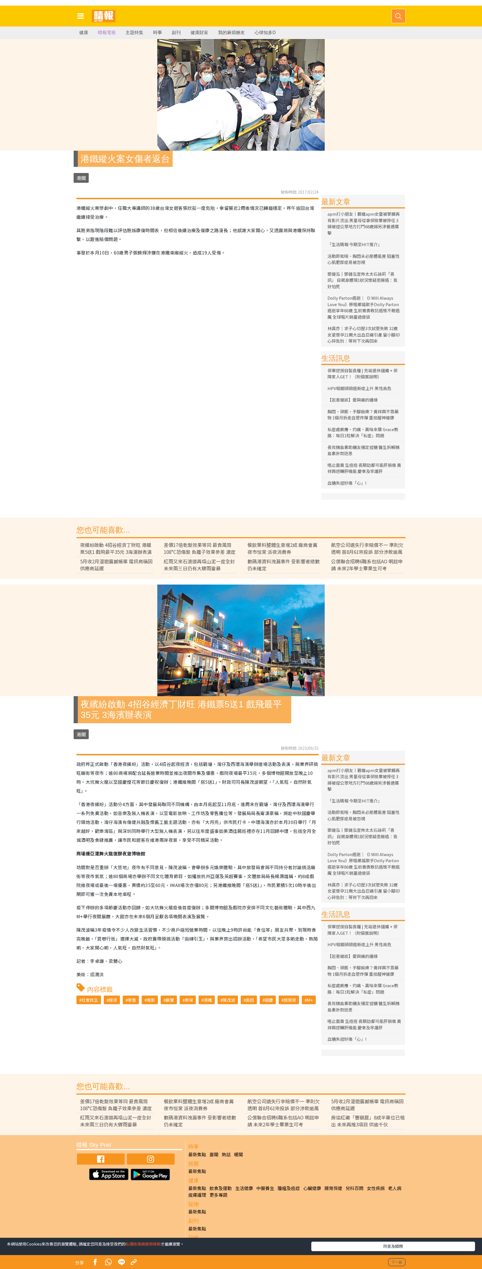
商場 (189, 1000)
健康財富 (199, 32)
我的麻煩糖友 (231, 32)
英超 (250, 1000)
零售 (132, 1000)
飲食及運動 (220, 1188)
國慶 (269, 1000)
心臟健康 (312, 1188)
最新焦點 (197, 1154)
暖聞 (238, 1154)
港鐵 (208, 1000)
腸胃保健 (333, 1188)
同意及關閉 (393, 1246)
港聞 (81, 177)
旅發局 (290, 1000)
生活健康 (244, 1188)
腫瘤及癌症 (289, 1188)
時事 (157, 32)
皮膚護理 (197, 1194)
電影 (151, 1000)
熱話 (226, 1154)
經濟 (113, 1000)
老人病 (394, 1188)
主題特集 (134, 32)
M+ (310, 1000)
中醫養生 (265, 1188)
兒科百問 (354, 1188)
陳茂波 (229, 1000)
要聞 (213, 1154)
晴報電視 (107, 32)
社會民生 (89, 1000)
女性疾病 (376, 1188)
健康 (83, 32)
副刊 (176, 32)
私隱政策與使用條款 (143, 1244)
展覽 (170, 1000)
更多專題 (218, 1194)
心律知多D (265, 32)
